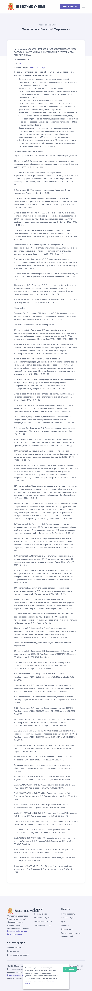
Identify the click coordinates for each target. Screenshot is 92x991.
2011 (20, 63)
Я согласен (69, 969)
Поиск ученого (40, 914)
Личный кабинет (69, 6)
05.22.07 (33, 59)
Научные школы (68, 914)
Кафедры (65, 925)
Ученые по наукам (42, 917)
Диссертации (67, 929)
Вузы (63, 921)
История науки (67, 917)
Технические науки (48, 25)
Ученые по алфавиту (43, 925)
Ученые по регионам (43, 921)
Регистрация (13, 951)
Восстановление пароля (18, 955)
